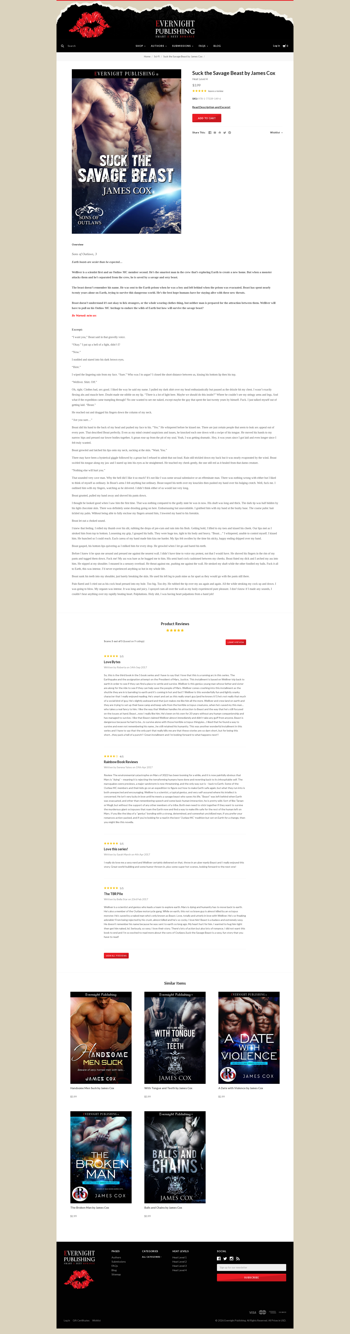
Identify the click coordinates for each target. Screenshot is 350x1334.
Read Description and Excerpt (211, 107)
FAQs (202, 45)
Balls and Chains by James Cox (163, 1207)
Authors (157, 45)
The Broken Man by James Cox (89, 1207)
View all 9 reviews (116, 955)
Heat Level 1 (179, 1257)
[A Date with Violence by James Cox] (249, 1038)
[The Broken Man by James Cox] (101, 1157)
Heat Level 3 (179, 1265)
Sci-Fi (157, 56)
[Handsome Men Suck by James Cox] (101, 1038)
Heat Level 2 (179, 1261)
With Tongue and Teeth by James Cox (168, 1088)
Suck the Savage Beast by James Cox (183, 56)
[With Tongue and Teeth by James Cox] (175, 1038)
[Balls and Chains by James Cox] (175, 1157)
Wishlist (275, 132)
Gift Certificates (81, 1320)
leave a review (215, 91)
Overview (77, 244)
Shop (139, 45)
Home (147, 56)
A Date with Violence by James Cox (240, 1088)
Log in (276, 45)
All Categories (151, 1257)
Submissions (181, 45)
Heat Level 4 (200, 79)
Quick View (101, 1077)
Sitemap (116, 1274)
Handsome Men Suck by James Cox (92, 1088)
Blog (217, 45)
